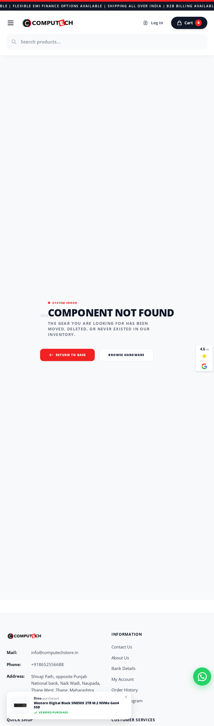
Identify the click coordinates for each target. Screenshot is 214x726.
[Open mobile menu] (10, 23)
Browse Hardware (126, 355)
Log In (157, 22)
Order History (124, 690)
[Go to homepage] (48, 23)
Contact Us (121, 647)
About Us (120, 657)
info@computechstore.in (54, 652)
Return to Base (71, 355)
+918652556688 (47, 664)
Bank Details (123, 668)
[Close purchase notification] (126, 697)
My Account (122, 679)
